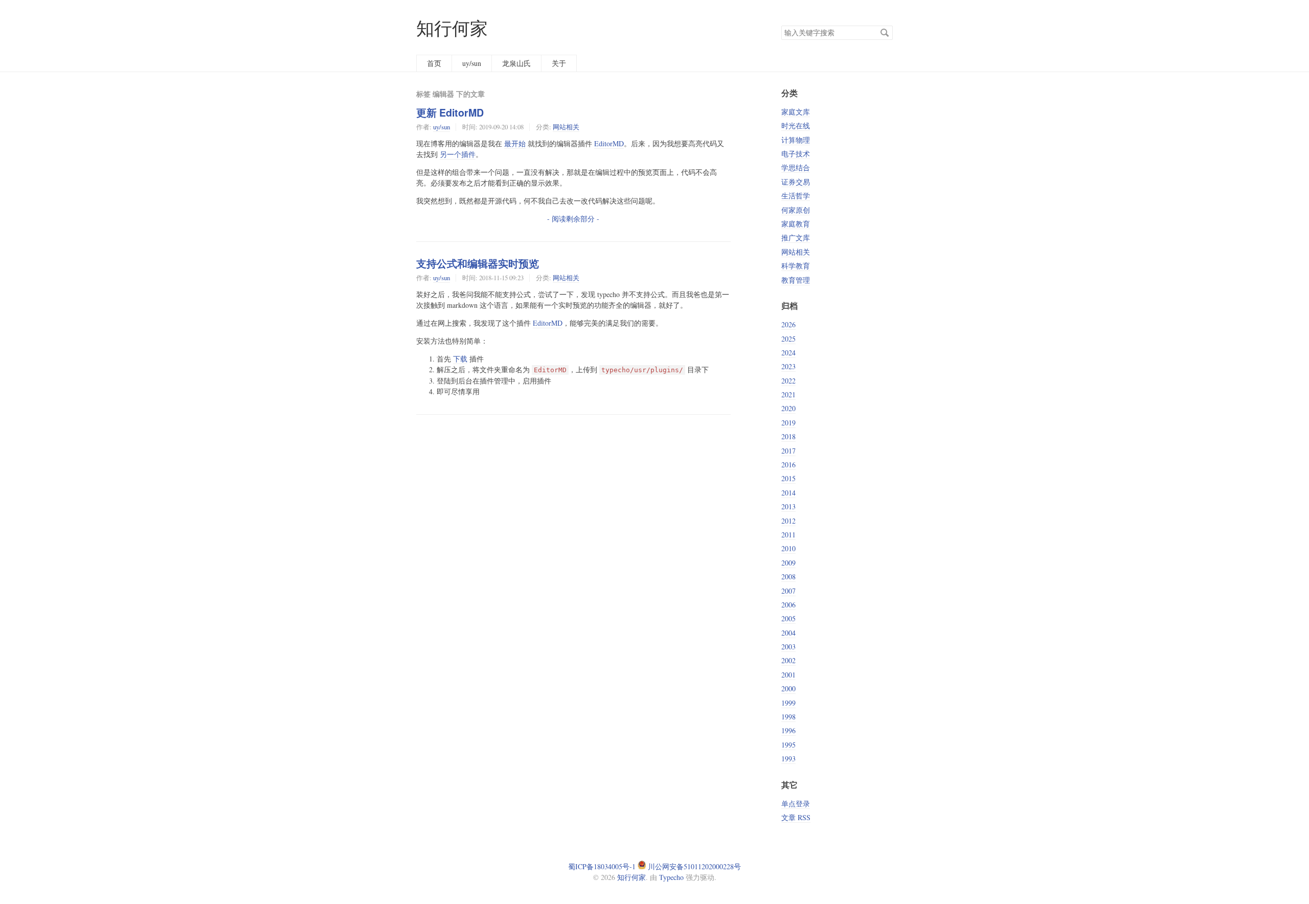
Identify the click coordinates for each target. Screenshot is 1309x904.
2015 (788, 478)
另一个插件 (458, 154)
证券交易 (795, 182)
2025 (788, 339)
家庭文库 (795, 112)
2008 (788, 576)
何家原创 (795, 210)
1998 (788, 716)
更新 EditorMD (450, 112)
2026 (788, 324)
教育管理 (795, 280)
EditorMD (609, 143)
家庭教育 (795, 224)
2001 (788, 675)
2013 (788, 506)
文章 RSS (795, 817)
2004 (788, 633)
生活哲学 (795, 195)
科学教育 (795, 265)
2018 (788, 436)
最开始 (515, 143)
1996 (788, 730)
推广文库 (795, 237)
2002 (788, 660)
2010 (788, 548)
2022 (788, 381)
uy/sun (471, 63)
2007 (788, 591)
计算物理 (795, 140)
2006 (788, 604)
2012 (788, 521)
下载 (460, 359)
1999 (788, 703)
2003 (788, 646)
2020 (788, 408)
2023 (788, 366)
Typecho (671, 877)
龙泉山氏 (516, 63)
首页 (434, 63)
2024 (788, 352)
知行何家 (452, 28)
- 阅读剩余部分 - (573, 218)
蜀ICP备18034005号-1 (602, 866)
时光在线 (795, 125)
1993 (788, 758)
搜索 (884, 33)
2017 (788, 451)
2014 (788, 493)
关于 (559, 63)
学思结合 (795, 167)
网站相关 (566, 126)
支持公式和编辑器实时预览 (477, 263)
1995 (788, 745)
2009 (788, 563)
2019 (788, 422)
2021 (788, 394)
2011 (788, 534)
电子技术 (795, 154)
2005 (788, 618)
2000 (788, 688)
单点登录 (795, 803)
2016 (788, 464)
